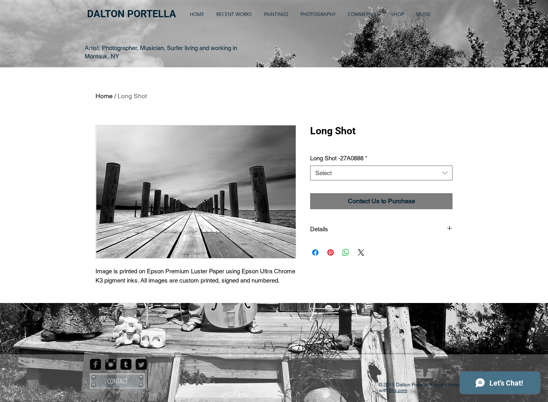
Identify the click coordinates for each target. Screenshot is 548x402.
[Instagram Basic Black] (110, 364)
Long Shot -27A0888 (338, 158)
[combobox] (381, 173)
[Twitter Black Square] (141, 364)
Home (104, 96)
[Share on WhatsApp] (346, 252)
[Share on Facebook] (315, 252)
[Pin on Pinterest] (330, 252)
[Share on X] (361, 252)
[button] (234, 14)
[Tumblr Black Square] (126, 364)
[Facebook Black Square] (95, 364)
